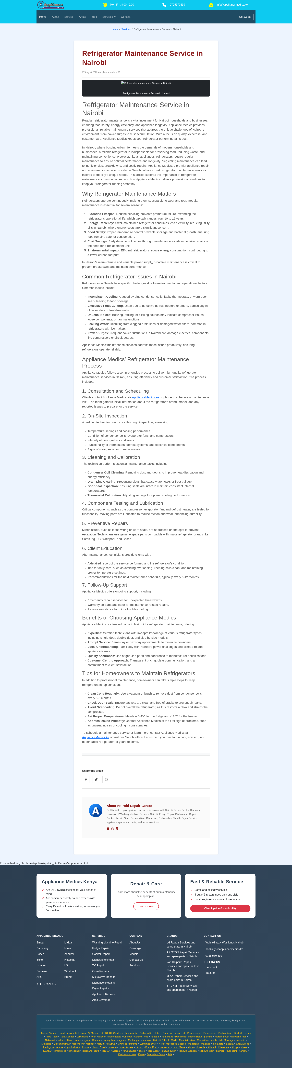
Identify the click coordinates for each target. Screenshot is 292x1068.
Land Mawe (179, 1047)
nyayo (101, 1036)
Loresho (112, 1047)
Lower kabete (126, 1047)
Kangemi (232, 1050)
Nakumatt (50, 1040)
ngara (87, 1040)
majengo (205, 1043)
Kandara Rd (131, 1033)
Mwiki (174, 1040)
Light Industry (72, 1047)
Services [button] (108, 16)
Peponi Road (195, 1036)
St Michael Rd (95, 1033)
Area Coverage (101, 999)
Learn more (146, 906)
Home (42, 16)
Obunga (127, 1036)
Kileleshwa (223, 1047)
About (55, 16)
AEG (39, 977)
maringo (90, 1043)
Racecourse (209, 1033)
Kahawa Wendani (187, 1050)
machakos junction (176, 1043)
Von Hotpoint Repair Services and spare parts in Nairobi (183, 966)
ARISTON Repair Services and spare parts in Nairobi (183, 954)
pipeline (208, 1036)
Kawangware (129, 1050)
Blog (94, 16)
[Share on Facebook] (86, 779)
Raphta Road (225, 1033)
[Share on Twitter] (96, 779)
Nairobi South (222, 1036)
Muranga (229, 1040)
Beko (39, 959)
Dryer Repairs (100, 988)
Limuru (86, 1047)
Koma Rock (151, 1047)
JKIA (170, 1054)
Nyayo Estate (114, 1036)
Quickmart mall (62, 1043)
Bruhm (68, 977)
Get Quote (245, 16)
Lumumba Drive (148, 1043)
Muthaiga (46, 1043)
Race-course (194, 1033)
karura (105, 1050)
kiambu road (59, 1050)
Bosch (40, 954)
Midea (68, 942)
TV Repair (98, 965)
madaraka (193, 1043)
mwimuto (240, 1040)
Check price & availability (220, 908)
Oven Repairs (100, 971)
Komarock (165, 1047)
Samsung (42, 948)
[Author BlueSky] (117, 829)
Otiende (96, 1040)
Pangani (155, 1036)
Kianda (47, 1050)
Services (134, 965)
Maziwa (111, 1043)
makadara (218, 1043)
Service (69, 16)
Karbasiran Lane (127, 1054)
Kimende (200, 1047)
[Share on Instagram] (106, 779)
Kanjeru (243, 1050)
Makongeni (78, 1043)
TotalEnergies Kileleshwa (72, 1033)
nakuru (61, 1040)
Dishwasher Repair (103, 959)
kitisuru (139, 1047)
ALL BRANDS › (46, 984)
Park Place (167, 1036)
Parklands (180, 1036)
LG (66, 965)
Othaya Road (141, 1036)
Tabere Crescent (163, 1033)
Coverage (135, 948)
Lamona (41, 965)
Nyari (93, 1036)
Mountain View (187, 1040)
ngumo (122, 1040)
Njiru (161, 1043)
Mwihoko (122, 1043)
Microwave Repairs (103, 977)
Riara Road (51, 1036)
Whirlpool (70, 971)
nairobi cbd (216, 1040)
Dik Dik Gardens (114, 1033)
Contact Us (136, 959)
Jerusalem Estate (156, 1054)
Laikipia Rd (82, 1036)
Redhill (238, 1033)
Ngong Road (109, 1040)
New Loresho (74, 1040)
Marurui (101, 1043)
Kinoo (191, 1047)
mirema (133, 1043)
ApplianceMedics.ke (145, 397)
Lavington (48, 1047)
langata (230, 1043)
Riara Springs (67, 1036)
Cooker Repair (101, 954)
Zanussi (69, 954)
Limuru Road (99, 1047)
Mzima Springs (49, 1033)
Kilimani (212, 1047)
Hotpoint (69, 959)
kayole (142, 1050)
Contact (125, 16)
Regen (247, 1033)
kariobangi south (91, 1050)
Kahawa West (206, 1050)
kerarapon (153, 1050)
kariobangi (74, 1050)
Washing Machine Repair (107, 942)
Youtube (210, 972)
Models (133, 954)
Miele (67, 948)
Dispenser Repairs (103, 982)
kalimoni (220, 1050)
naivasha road (239, 1036)
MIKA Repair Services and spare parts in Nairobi (182, 978)
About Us (135, 942)
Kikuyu (235, 1047)
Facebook (211, 967)
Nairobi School (161, 1040)
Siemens (41, 971)
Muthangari (134, 1040)
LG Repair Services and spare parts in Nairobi (181, 944)
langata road (242, 1043)
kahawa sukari (168, 1050)
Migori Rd (180, 1033)
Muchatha (202, 1040)
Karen (141, 1054)
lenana (59, 1047)
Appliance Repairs (103, 994)
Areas (82, 16)
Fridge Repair (100, 948)
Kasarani (115, 1050)
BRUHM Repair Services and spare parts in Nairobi (182, 987)
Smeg (40, 942)
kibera (244, 1047)
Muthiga (146, 1040)
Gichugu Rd (146, 1033)
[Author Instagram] (112, 829)
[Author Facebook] (108, 829)
